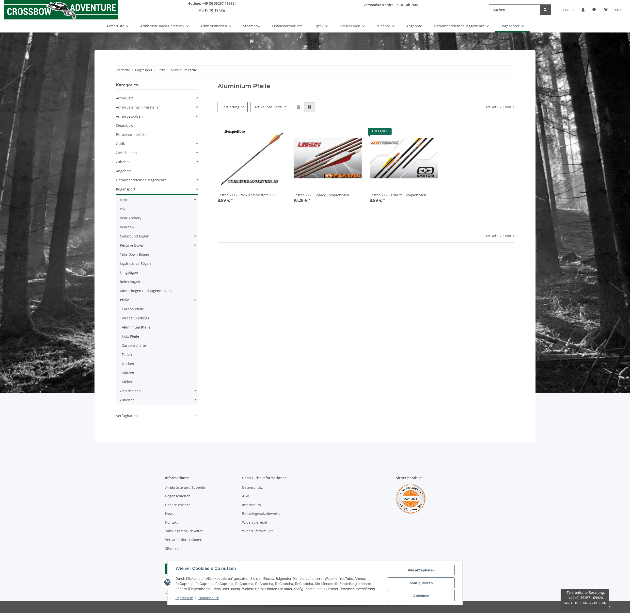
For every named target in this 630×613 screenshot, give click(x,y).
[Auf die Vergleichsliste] (264, 132)
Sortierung (230, 107)
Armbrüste (125, 98)
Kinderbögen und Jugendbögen (146, 290)
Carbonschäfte (134, 345)
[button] (583, 9)
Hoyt (123, 199)
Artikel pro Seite (268, 107)
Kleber (127, 381)
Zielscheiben (126, 152)
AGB (245, 496)
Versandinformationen (183, 539)
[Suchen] (545, 9)
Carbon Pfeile (133, 309)
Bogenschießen (177, 496)
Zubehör (123, 161)
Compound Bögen (134, 236)
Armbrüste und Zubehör (185, 487)
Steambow (124, 125)
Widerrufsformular (257, 531)
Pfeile (124, 300)
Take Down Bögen (134, 254)
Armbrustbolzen (129, 116)
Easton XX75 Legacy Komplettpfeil (321, 195)
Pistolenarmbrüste (131, 134)
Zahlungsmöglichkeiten (184, 531)
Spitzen (128, 372)
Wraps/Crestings (135, 318)
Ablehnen (421, 596)
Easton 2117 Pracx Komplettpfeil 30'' (247, 195)
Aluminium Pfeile (136, 327)
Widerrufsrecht (254, 522)
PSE (123, 208)
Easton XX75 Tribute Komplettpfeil (398, 195)
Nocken (128, 363)
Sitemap (172, 548)
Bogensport (126, 189)
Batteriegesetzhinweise (261, 513)
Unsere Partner (177, 505)
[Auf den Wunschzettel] (277, 132)
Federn (127, 354)
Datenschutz (208, 598)
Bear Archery (130, 218)
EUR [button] (566, 9)
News (169, 513)
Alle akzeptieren (421, 570)
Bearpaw (127, 227)
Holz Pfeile (130, 336)
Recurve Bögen (132, 245)
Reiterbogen (130, 281)
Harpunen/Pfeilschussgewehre (141, 180)
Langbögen (129, 272)
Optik (120, 143)
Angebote (124, 171)
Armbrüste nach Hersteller (138, 107)
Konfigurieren (421, 583)
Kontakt (171, 522)
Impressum (184, 598)
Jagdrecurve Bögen (135, 263)
